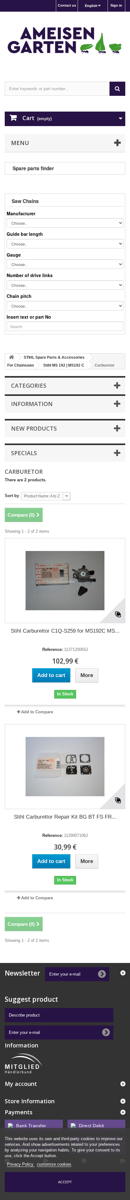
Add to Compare (37, 712)
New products (34, 428)
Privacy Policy (21, 1164)
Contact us (67, 5)
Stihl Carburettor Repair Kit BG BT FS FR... (65, 817)
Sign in (116, 5)
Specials (24, 453)
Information (32, 404)
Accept (65, 1182)
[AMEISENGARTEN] (65, 41)
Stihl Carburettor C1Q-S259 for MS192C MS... (65, 631)
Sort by (12, 495)
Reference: (52, 649)
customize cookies (54, 1164)
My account (21, 1083)
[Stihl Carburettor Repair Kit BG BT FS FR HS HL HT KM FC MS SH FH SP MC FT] (65, 766)
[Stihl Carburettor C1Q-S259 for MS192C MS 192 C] (65, 580)
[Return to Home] (11, 358)
